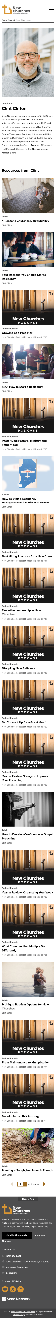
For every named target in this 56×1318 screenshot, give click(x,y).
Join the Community (16, 1235)
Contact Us (11, 1272)
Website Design (19, 1314)
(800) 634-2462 (13, 1256)
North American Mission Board (23, 1311)
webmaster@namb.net (17, 1267)
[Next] (44, 1184)
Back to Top (28, 1199)
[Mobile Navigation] (51, 9)
